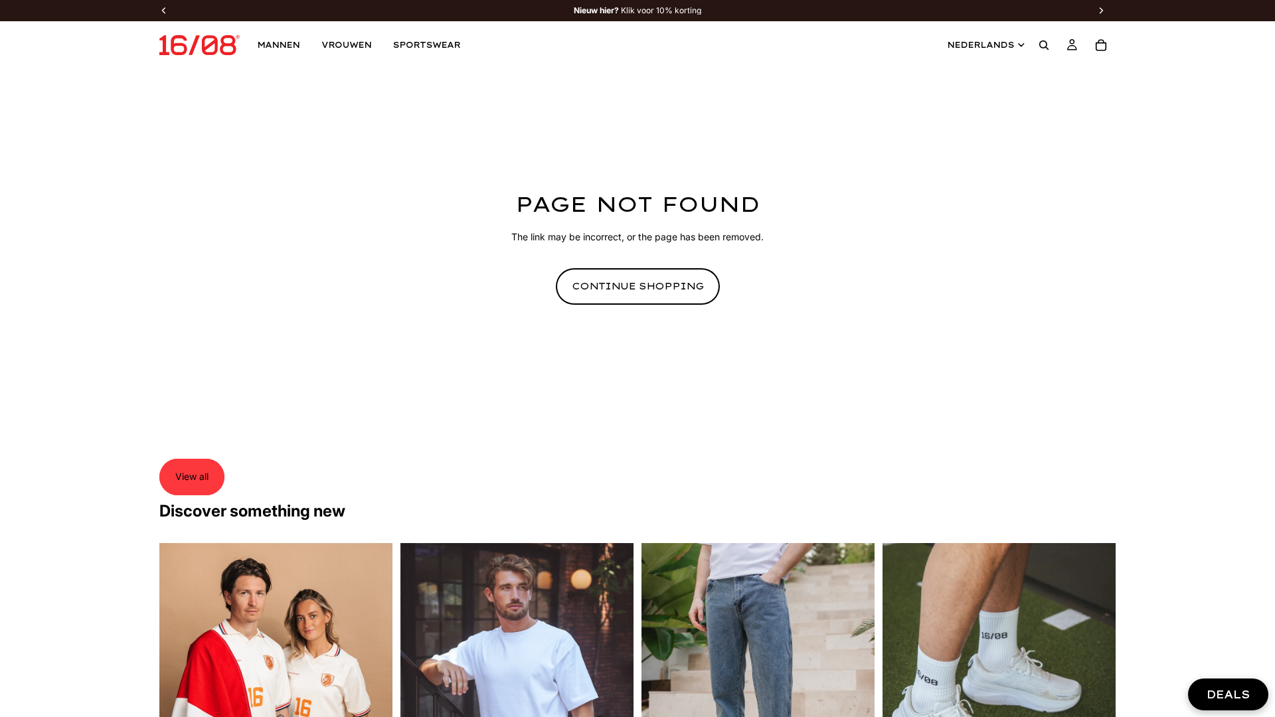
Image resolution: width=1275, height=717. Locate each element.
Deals (1228, 694)
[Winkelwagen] (1101, 45)
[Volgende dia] (372, 688)
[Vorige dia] (179, 688)
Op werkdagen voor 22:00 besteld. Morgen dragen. (637, 11)
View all (192, 476)
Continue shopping (638, 286)
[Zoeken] (1044, 45)
